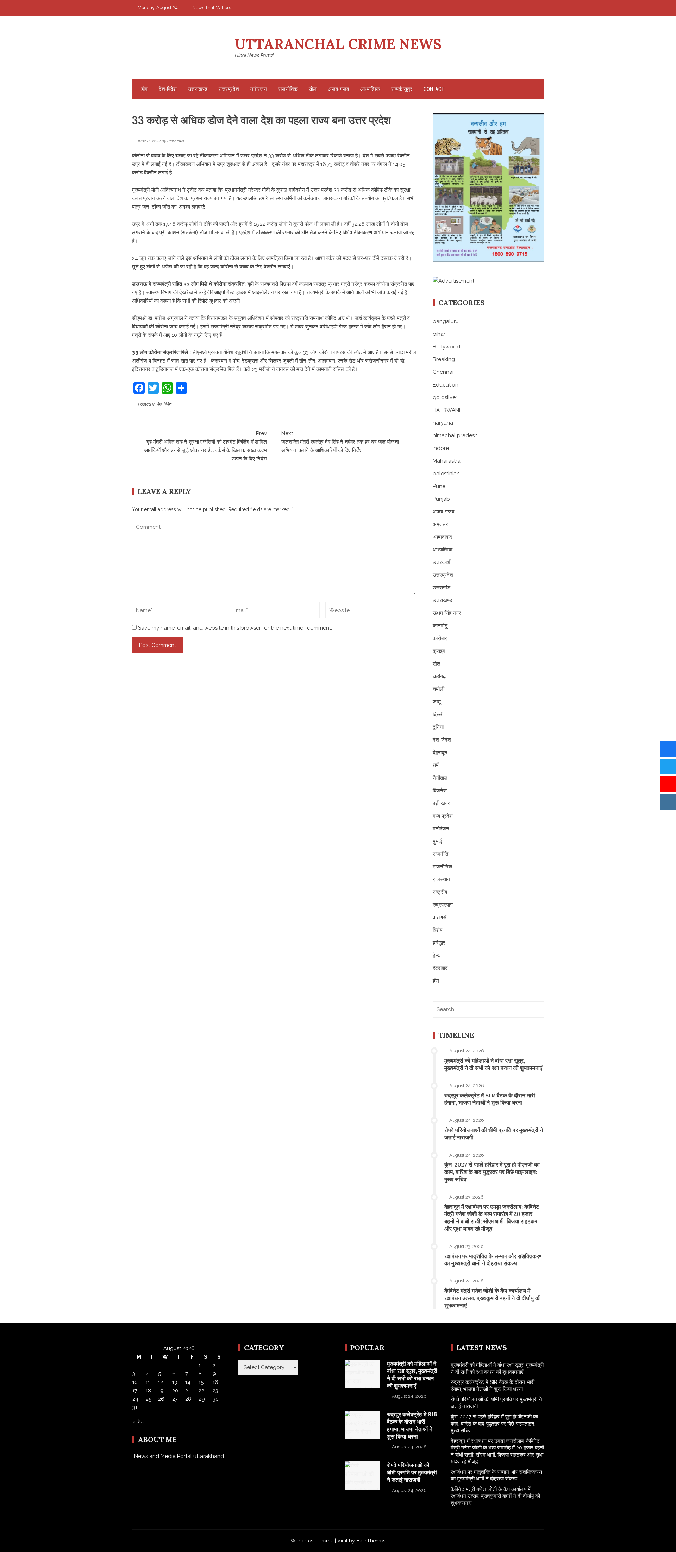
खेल (313, 89)
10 (135, 1382)
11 (148, 1382)
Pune (439, 486)
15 (201, 1382)
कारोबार (440, 638)
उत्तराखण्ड (197, 89)
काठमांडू (440, 626)
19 (161, 1390)
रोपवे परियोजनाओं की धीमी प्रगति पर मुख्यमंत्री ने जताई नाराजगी (412, 1472)
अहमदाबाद (442, 537)
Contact (434, 89)
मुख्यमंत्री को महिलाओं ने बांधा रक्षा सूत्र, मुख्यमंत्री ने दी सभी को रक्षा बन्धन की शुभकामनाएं (493, 1064)
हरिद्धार (439, 943)
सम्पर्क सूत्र (401, 89)
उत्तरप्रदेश (229, 89)
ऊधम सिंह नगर (447, 613)
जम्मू (437, 702)
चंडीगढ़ (439, 676)
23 (215, 1390)
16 (215, 1382)
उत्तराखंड (441, 588)
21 (187, 1390)
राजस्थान (441, 879)
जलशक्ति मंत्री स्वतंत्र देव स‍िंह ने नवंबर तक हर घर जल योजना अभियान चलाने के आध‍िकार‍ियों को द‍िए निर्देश (340, 441)
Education (445, 385)
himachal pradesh (455, 435)
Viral (342, 1541)
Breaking (444, 359)
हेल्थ (437, 955)
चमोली (438, 689)
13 (174, 1382)
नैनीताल (440, 778)
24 (135, 1399)
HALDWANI (446, 410)
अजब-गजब (338, 89)
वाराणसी (440, 917)
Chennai (443, 372)
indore (441, 448)
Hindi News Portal (254, 55)
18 (148, 1390)
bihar (439, 334)
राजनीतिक (288, 89)
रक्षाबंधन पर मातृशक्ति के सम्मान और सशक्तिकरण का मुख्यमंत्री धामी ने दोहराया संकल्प (493, 1260)
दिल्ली (438, 714)
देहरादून (440, 752)
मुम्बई (437, 841)
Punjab (441, 499)
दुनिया (438, 727)
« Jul (138, 1421)
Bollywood (446, 347)
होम (144, 89)
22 (201, 1390)
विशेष (437, 930)
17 (134, 1390)
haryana (443, 423)
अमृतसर (440, 524)
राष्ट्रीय (440, 892)
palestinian (446, 473)
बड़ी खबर (441, 803)
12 (160, 1382)
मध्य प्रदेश (443, 816)
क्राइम (439, 651)
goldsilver (445, 397)
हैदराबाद (440, 968)
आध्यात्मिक (370, 89)
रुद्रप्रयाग (443, 905)
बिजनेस (440, 790)
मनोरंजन (258, 89)
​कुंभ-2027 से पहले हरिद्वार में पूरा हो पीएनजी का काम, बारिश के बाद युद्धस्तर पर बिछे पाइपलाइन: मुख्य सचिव (492, 1172)
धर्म (436, 765)
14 (187, 1382)
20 (175, 1390)
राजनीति (440, 854)
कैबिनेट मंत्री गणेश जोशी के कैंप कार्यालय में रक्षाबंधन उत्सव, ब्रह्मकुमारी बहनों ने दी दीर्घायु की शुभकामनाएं (492, 1298)
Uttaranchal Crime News (338, 44)
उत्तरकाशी (442, 562)
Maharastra (447, 461)
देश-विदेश (168, 89)
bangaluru (446, 321)
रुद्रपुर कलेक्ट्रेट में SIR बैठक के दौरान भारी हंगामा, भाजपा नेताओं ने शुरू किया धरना (489, 1099)
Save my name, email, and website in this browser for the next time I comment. (235, 628)
